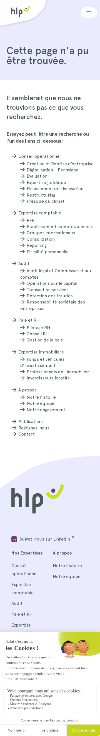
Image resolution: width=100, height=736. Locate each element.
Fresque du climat (45, 201)
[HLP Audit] (37, 512)
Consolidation (41, 239)
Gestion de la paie (45, 340)
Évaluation (37, 176)
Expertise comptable (39, 213)
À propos (27, 390)
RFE (30, 220)
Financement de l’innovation (55, 188)
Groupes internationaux (51, 232)
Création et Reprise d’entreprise (60, 163)
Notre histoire (41, 397)
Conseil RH (38, 333)
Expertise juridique (46, 182)
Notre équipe (40, 403)
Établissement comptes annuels (60, 226)
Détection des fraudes (50, 295)
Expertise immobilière (41, 352)
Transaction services (48, 289)
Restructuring (41, 195)
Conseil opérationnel (39, 156)
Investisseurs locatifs (48, 378)
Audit (23, 263)
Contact (26, 434)
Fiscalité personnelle (48, 251)
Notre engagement (46, 409)
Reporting (37, 245)
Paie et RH (29, 320)
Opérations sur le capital (52, 283)
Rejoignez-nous (33, 428)
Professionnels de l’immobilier (58, 371)
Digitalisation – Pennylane (52, 170)
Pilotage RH (38, 327)
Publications (31, 421)
